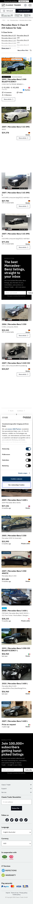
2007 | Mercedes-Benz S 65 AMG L (16, 193)
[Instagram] (21, 820)
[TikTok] (25, 820)
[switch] (28, 454)
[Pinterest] (16, 820)
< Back (3, 20)
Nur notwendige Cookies (16, 485)
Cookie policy (16, 894)
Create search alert (24, 11)
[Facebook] (7, 820)
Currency (4, 838)
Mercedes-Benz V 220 (8, 43)
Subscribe (15, 808)
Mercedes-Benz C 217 (8, 40)
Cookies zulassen (16, 479)
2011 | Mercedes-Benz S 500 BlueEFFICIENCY (14, 80)
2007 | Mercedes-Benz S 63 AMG (16, 127)
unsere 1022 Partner (14, 429)
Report (4, 608)
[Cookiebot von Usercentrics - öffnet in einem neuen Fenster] (23, 417)
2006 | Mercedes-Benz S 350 (14, 324)
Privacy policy (23, 893)
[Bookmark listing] (28, 59)
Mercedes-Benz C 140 (8, 38)
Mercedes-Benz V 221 (8, 46)
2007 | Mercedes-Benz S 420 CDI (16, 363)
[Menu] (25, 5)
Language (5, 827)
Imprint (8, 893)
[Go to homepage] (11, 5)
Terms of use (15, 893)
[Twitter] (11, 820)
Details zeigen (22, 473)
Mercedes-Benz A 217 (8, 35)
